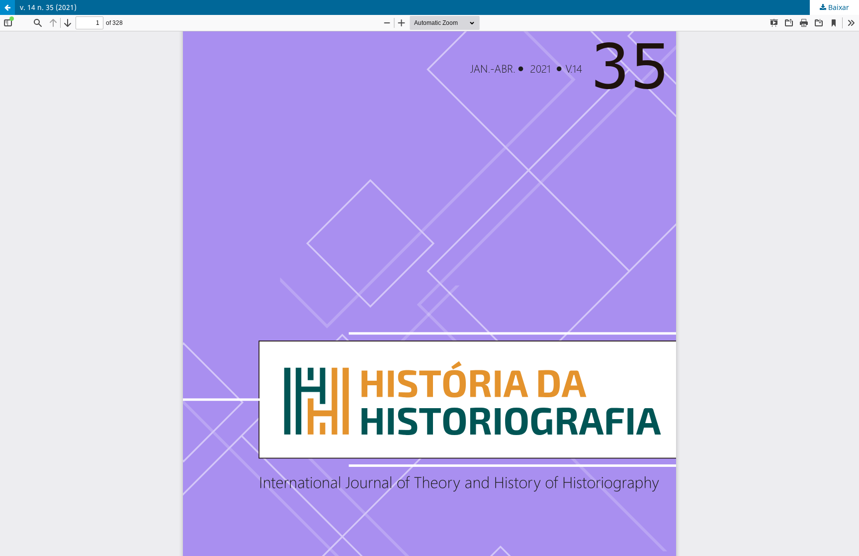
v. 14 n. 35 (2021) (48, 7)
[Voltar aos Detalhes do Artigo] (7, 7)
